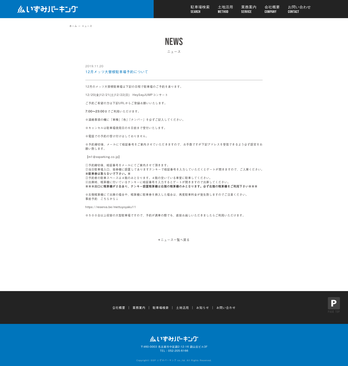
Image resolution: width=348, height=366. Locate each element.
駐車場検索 (200, 7)
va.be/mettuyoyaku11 (120, 207)
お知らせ (202, 307)
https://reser (94, 207)
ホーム (73, 26)
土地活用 (225, 7)
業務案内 (249, 7)
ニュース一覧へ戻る (175, 239)
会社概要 (272, 7)
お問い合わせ (299, 7)
